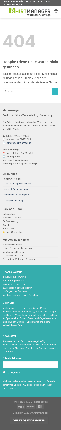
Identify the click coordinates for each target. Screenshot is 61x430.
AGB (29, 401)
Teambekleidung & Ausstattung (18, 183)
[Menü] (5, 12)
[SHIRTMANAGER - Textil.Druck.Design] (30, 12)
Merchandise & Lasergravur (16, 194)
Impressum (19, 401)
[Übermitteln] (55, 91)
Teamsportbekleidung (13, 200)
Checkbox (14, 372)
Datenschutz (41, 401)
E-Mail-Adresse (12, 358)
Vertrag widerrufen (29, 420)
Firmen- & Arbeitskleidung (15, 189)
